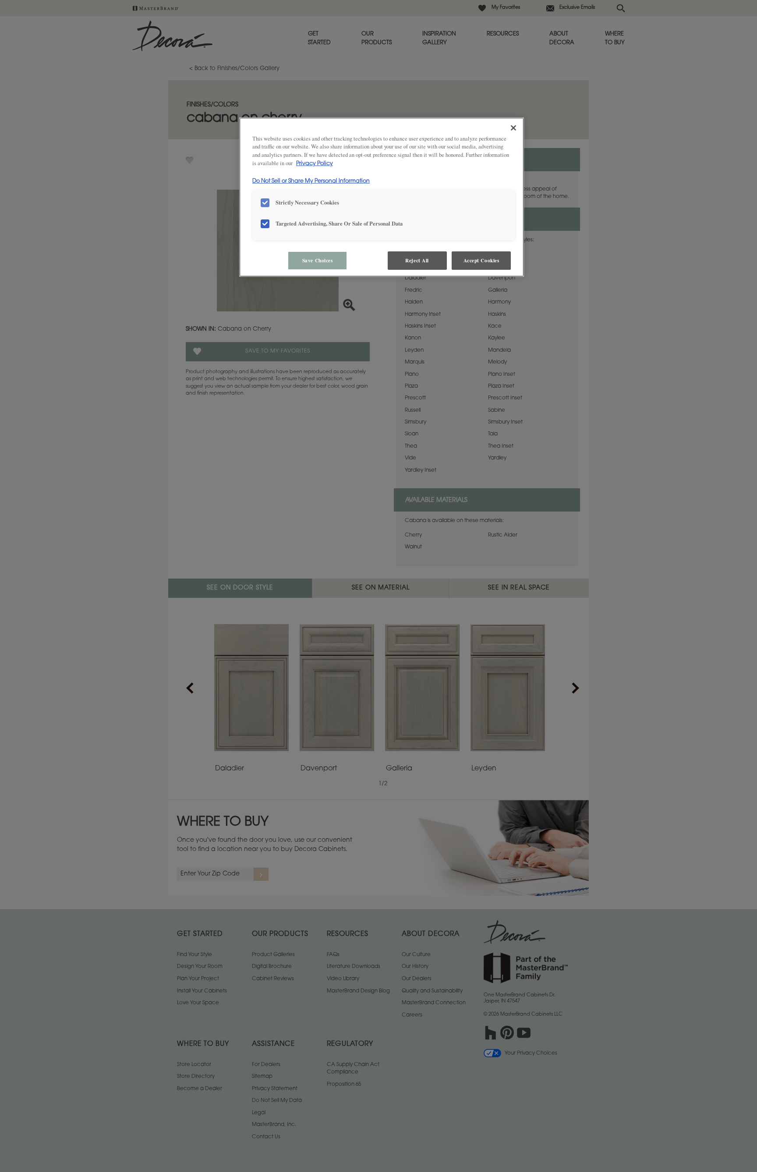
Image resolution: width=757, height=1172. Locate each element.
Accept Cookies (481, 260)
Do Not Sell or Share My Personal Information (311, 181)
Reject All (417, 260)
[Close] (513, 128)
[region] (381, 197)
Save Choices (317, 260)
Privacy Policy (314, 163)
